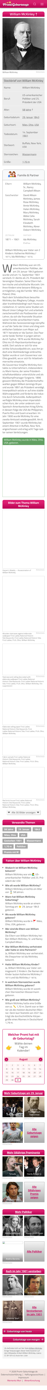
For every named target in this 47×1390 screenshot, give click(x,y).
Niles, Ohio (27, 124)
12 (29, 1069)
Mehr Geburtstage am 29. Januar (23, 1093)
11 (23, 1069)
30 (12, 1080)
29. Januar (27, 117)
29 (7, 1080)
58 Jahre (26, 109)
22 (7, 1076)
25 (23, 1076)
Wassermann (29, 154)
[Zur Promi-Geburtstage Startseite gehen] (16, 3)
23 (12, 1076)
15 (7, 1072)
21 (40, 1072)
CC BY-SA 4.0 (9, 1355)
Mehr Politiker (23, 1211)
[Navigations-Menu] (42, 4)
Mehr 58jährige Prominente (23, 1152)
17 (18, 1072)
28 (40, 1076)
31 (18, 1080)
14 (40, 1069)
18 (23, 1072)
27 (35, 1076)
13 (35, 1069)
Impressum (23, 1377)
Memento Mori (14, 1380)
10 (18, 1069)
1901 (25, 135)
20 (35, 1072)
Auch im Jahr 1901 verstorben (23, 1271)
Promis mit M (11, 852)
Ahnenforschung (32, 1380)
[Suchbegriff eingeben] (35, 4)
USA (36, 124)
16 (12, 1072)
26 (29, 1076)
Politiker (21, 846)
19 (29, 1072)
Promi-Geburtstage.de (27, 1371)
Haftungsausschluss (34, 1374)
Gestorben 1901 (13, 840)
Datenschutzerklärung (11, 1374)
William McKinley (35, 1348)
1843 (36, 117)
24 (18, 1076)
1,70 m (26, 161)
